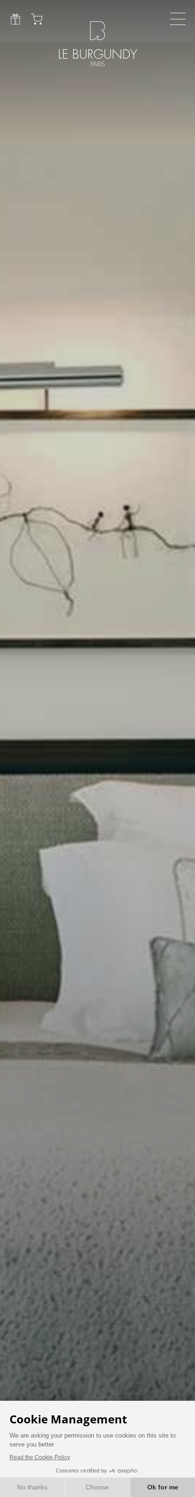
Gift (15, 19)
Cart (37, 19)
